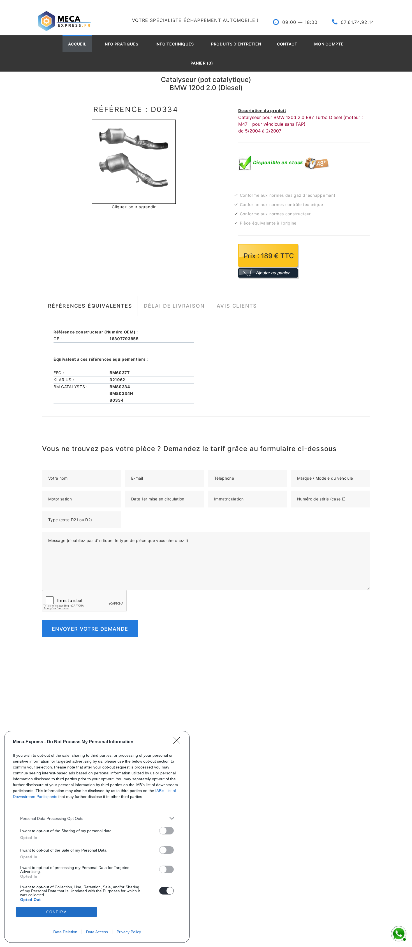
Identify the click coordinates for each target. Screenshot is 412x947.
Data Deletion (65, 932)
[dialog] (96, 837)
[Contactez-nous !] (398, 933)
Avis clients (237, 306)
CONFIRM (56, 912)
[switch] (166, 830)
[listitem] (97, 818)
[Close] (178, 742)
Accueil (77, 44)
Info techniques (175, 44)
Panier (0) (202, 63)
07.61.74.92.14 (357, 22)
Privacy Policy (129, 932)
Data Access (97, 932)
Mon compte (329, 44)
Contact (287, 44)
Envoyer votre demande (90, 629)
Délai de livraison (174, 306)
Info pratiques (120, 44)
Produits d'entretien (236, 44)
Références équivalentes (90, 306)
